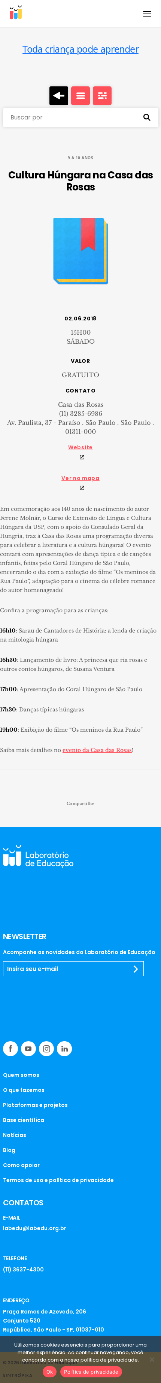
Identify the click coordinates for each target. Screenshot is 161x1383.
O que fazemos (24, 1090)
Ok (49, 1372)
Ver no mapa (80, 478)
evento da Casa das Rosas (97, 750)
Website (80, 447)
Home (58, 95)
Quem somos (21, 1075)
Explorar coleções (80, 95)
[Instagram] (46, 1048)
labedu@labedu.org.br (34, 1228)
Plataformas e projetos (35, 1105)
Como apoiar (21, 1165)
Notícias (14, 1135)
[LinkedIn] (64, 1048)
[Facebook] (10, 1048)
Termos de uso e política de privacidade (58, 1180)
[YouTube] (28, 1048)
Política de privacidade (91, 1372)
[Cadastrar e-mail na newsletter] (136, 969)
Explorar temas (102, 95)
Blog (9, 1150)
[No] (151, 1359)
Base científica (23, 1120)
